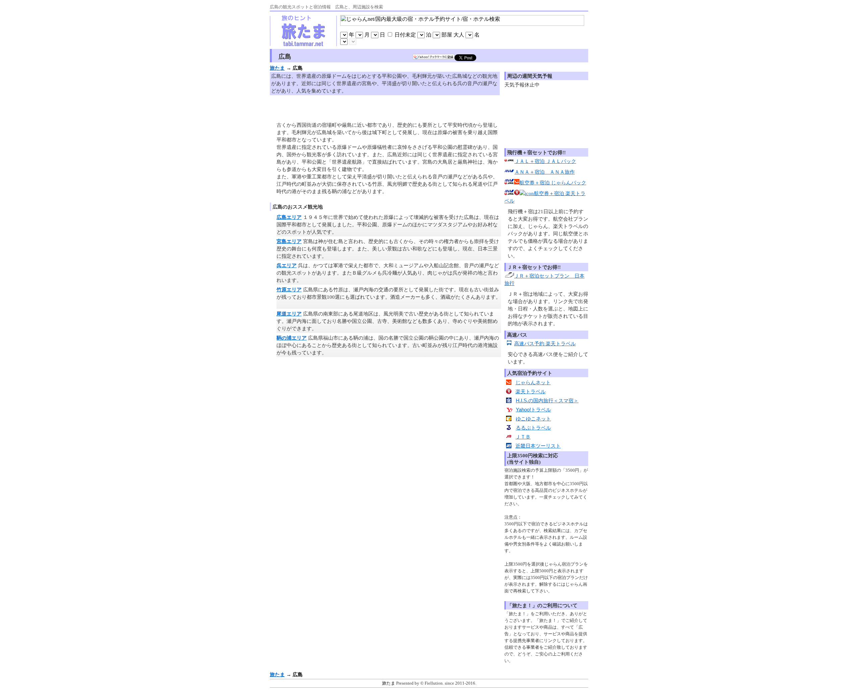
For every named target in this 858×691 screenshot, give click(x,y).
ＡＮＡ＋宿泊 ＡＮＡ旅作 (544, 172)
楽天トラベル (530, 391)
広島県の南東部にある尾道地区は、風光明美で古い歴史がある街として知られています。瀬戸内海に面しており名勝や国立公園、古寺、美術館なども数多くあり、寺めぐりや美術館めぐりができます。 (387, 321)
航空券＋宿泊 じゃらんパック (552, 182)
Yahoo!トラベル (533, 409)
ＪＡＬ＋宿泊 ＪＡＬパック (545, 161)
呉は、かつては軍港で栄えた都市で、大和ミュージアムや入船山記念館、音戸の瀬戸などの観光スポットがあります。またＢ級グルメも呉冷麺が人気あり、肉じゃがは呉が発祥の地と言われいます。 (388, 273)
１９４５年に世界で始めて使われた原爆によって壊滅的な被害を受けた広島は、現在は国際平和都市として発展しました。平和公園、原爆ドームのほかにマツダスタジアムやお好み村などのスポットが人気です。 (388, 225)
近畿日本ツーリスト (538, 446)
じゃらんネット (533, 382)
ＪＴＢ (523, 437)
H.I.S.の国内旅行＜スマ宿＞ (547, 400)
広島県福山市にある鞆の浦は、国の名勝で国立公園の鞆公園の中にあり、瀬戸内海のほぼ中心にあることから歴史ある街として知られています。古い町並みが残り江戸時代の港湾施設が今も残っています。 (388, 345)
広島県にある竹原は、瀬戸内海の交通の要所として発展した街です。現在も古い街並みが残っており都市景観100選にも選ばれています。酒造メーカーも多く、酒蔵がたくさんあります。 (389, 297)
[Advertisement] (355, 107)
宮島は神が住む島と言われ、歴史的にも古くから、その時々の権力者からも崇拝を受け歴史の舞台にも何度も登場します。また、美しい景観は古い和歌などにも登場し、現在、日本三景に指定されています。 (388, 249)
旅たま (388, 683)
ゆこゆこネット (533, 418)
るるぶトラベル (533, 427)
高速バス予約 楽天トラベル (545, 343)
